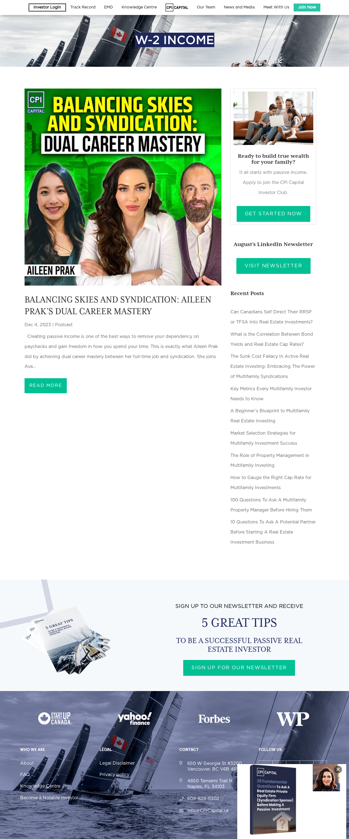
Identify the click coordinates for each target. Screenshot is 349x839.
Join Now (307, 7)
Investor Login (47, 7)
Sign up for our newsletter (239, 667)
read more (45, 385)
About (27, 763)
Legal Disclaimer (117, 763)
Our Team (206, 7)
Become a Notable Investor (49, 798)
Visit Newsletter (273, 265)
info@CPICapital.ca (207, 810)
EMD (108, 7)
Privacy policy (114, 775)
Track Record (82, 7)
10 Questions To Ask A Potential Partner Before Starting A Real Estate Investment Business (273, 532)
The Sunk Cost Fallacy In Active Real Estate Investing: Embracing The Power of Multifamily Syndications (272, 366)
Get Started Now (273, 213)
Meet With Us (276, 7)
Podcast (64, 325)
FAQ (25, 775)
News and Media (239, 7)
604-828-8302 (203, 798)
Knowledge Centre (40, 786)
